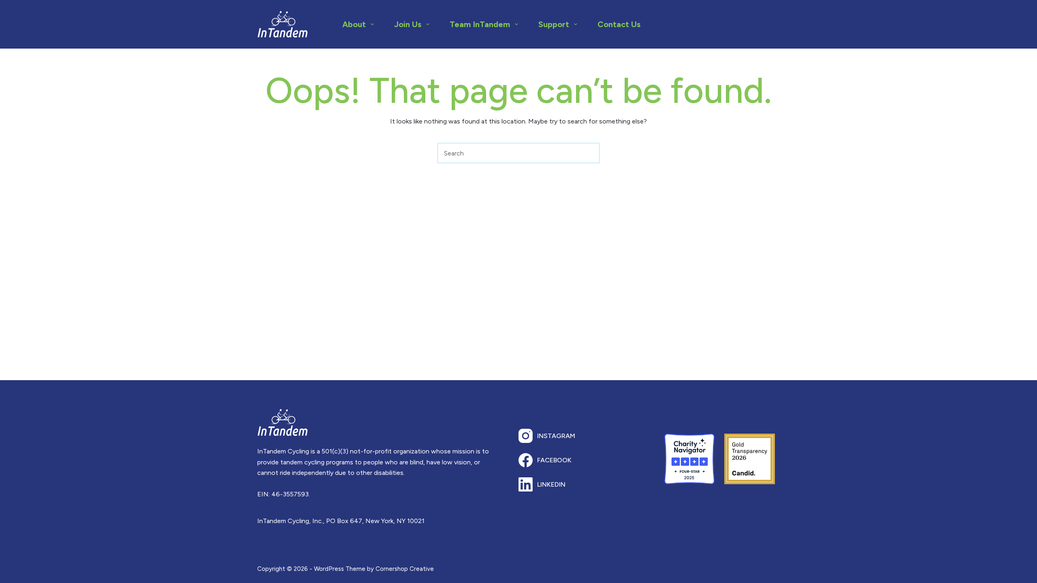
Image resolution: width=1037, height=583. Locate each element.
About (354, 24)
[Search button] (589, 153)
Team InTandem (480, 24)
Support (553, 24)
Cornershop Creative (405, 568)
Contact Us (618, 24)
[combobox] (509, 153)
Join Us (407, 24)
